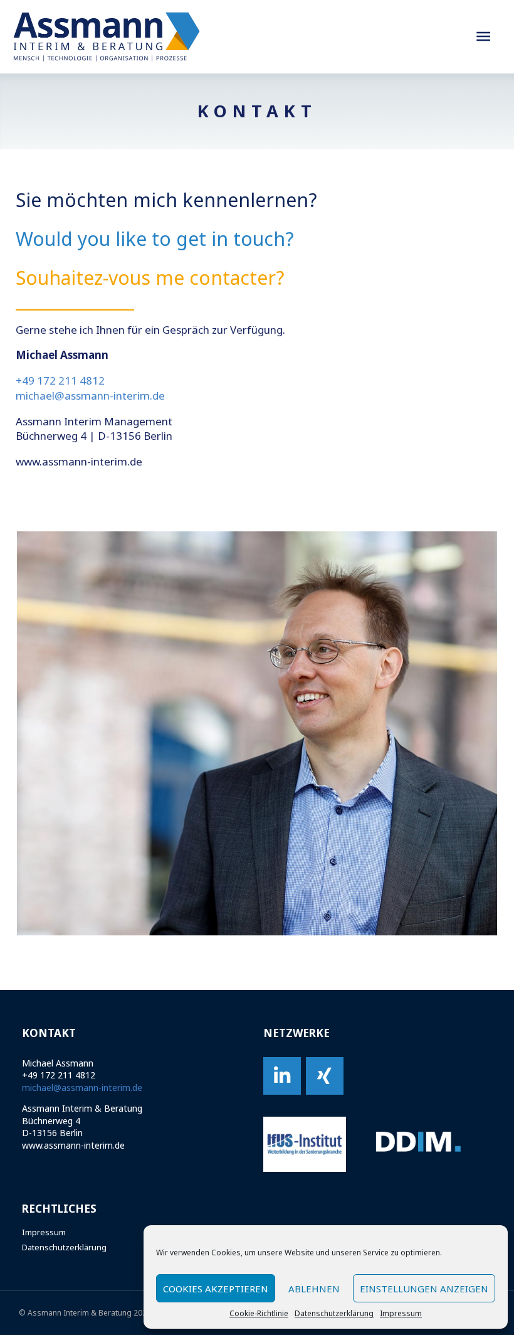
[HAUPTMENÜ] (483, 37)
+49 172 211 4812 (60, 380)
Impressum (401, 1314)
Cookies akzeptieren (215, 1288)
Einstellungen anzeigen (424, 1288)
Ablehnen (314, 1288)
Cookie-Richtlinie (258, 1314)
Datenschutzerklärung (334, 1314)
